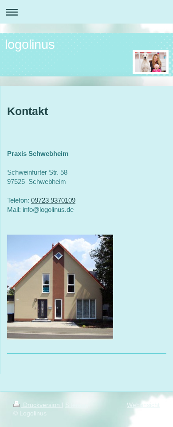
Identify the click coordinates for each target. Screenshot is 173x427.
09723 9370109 (53, 200)
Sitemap (76, 404)
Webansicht (143, 404)
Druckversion (41, 404)
